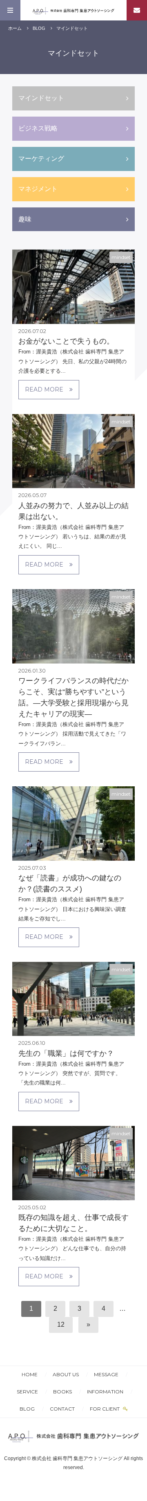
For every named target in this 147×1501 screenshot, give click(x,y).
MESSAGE (106, 1374)
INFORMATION (105, 1391)
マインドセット (72, 28)
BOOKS (62, 1391)
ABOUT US (66, 1374)
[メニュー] (10, 10)
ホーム (15, 28)
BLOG (39, 28)
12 (61, 1324)
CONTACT (62, 1409)
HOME (30, 1374)
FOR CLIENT (105, 1409)
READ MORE (44, 389)
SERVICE (27, 1391)
